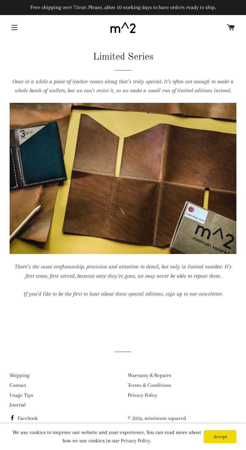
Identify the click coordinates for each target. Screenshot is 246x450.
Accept (220, 436)
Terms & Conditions (149, 385)
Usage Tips (21, 395)
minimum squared (165, 418)
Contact (18, 385)
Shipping (19, 375)
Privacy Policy (142, 395)
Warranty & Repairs (149, 375)
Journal (18, 405)
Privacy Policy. (136, 441)
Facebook (27, 418)
